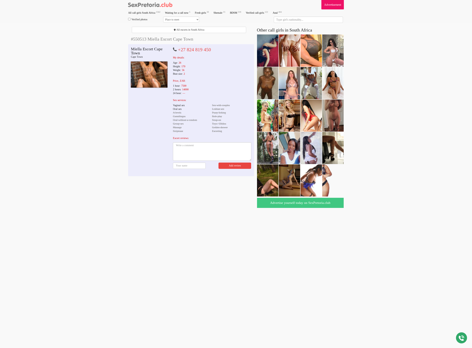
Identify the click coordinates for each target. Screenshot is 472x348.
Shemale (219, 12)
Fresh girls (202, 12)
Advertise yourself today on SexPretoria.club (300, 203)
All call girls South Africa (144, 12)
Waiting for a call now (177, 12)
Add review (235, 165)
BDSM (235, 12)
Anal (277, 12)
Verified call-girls (257, 12)
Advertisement (332, 4)
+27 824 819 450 (194, 49)
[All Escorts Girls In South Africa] (150, 4)
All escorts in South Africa (190, 29)
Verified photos (139, 19)
